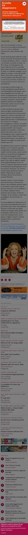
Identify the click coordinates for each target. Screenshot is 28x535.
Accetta (3, 533)
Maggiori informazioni (6, 530)
